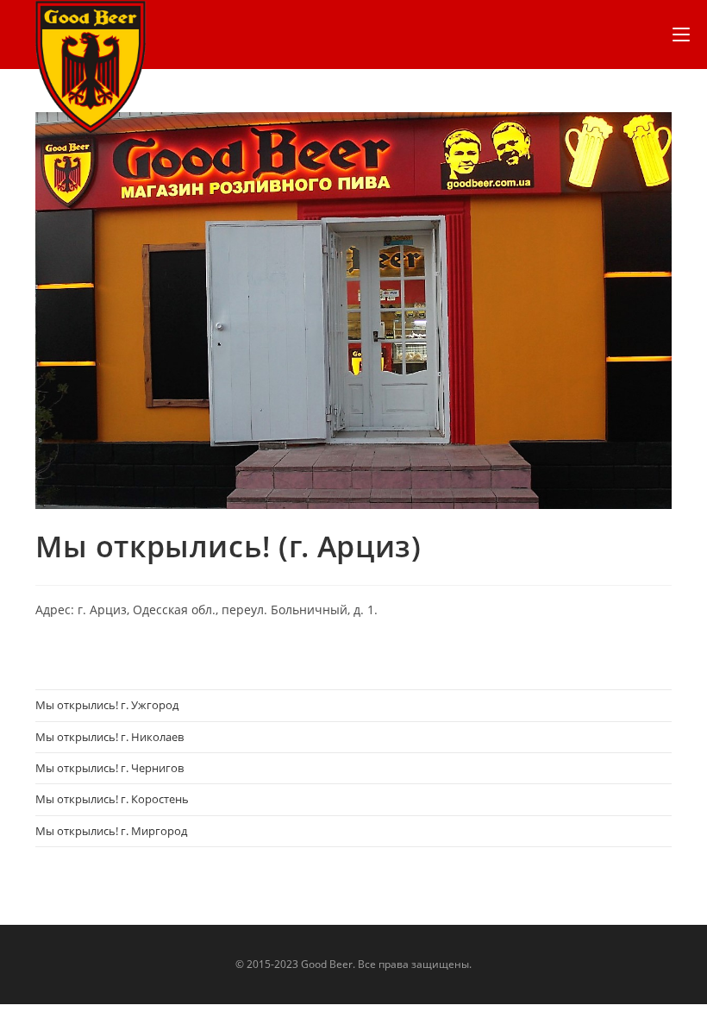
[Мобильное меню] (681, 34)
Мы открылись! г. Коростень (112, 799)
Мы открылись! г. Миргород (111, 831)
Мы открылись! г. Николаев (109, 737)
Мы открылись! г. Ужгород (106, 705)
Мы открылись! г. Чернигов (109, 768)
